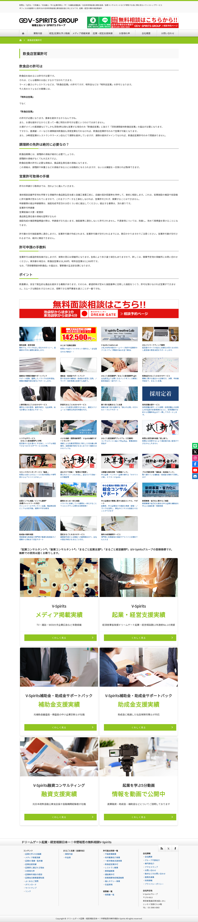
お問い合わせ (150, 870)
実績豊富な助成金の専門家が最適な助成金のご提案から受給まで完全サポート (37, 538)
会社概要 (148, 856)
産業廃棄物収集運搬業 (114, 877)
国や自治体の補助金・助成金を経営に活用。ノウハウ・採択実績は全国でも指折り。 (78, 379)
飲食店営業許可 (111, 864)
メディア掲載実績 (32, 857)
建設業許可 (109, 874)
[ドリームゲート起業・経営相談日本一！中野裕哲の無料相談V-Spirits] (48, 24)
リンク (28, 891)
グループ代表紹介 (152, 860)
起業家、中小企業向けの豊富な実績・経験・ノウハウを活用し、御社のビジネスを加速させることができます (119, 508)
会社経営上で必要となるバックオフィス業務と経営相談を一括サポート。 (119, 379)
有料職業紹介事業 (112, 857)
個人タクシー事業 (112, 881)
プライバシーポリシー (154, 884)
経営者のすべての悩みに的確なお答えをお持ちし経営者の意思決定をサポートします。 (160, 348)
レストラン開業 (111, 867)
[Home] (22, 40)
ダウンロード (31, 884)
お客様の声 (30, 870)
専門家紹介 (149, 863)
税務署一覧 (109, 894)
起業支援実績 (31, 864)
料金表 (68, 857)
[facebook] (175, 848)
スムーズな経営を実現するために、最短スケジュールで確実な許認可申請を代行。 (78, 408)
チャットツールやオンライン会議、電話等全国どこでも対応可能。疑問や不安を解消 (37, 507)
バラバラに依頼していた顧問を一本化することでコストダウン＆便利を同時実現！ (78, 504)
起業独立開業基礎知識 (34, 877)
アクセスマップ (151, 867)
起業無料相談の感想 (33, 874)
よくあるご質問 (31, 881)
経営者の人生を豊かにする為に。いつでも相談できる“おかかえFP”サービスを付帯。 (37, 444)
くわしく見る (59, 637)
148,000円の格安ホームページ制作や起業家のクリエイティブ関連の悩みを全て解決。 (119, 348)
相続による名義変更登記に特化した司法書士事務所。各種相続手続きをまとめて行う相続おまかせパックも (78, 445)
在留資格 (108, 884)
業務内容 (69, 854)
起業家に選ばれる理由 (34, 867)
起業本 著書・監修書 (34, 860)
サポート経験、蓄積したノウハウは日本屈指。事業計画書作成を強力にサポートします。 (37, 379)
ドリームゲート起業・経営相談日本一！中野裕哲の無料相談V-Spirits (96, 918)
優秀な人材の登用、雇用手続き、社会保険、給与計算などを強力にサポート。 (37, 408)
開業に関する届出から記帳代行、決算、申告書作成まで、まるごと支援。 (160, 379)
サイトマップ (31, 887)
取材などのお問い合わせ (155, 873)
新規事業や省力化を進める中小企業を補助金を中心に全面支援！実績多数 (160, 504)
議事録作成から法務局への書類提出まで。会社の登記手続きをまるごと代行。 (78, 538)
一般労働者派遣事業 (113, 860)
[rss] (161, 848)
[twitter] (168, 848)
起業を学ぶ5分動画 (33, 854)
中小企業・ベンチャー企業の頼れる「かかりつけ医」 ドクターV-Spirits (119, 475)
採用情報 (148, 880)
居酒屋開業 (109, 870)
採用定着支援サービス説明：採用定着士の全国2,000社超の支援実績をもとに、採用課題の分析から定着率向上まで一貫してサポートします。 (160, 411)
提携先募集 (149, 877)
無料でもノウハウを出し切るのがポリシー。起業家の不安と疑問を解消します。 (37, 348)
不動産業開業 (110, 854)
